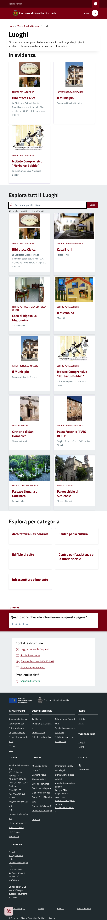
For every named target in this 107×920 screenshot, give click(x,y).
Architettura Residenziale (70, 243)
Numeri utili (14, 836)
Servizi (41, 908)
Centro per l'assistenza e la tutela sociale (29, 308)
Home (11, 26)
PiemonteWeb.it (39, 779)
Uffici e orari (14, 832)
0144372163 (15, 790)
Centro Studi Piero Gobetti (42, 799)
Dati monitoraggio (17, 908)
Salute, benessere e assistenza (65, 730)
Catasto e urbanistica (41, 737)
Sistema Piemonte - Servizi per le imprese (41, 786)
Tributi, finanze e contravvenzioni (65, 739)
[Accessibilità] (9, 911)
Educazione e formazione (65, 721)
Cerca (92, 204)
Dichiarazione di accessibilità (64, 777)
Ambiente (36, 719)
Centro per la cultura (23, 91)
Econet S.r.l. (37, 770)
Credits (60, 908)
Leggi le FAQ (61, 790)
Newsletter (83, 769)
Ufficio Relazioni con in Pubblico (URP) (18, 825)
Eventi (81, 746)
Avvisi (81, 723)
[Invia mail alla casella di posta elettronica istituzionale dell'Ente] (19, 803)
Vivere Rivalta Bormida (28, 26)
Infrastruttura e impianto (70, 91)
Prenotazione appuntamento (65, 802)
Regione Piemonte (16, 3)
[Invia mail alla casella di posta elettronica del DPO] (16, 855)
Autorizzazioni (38, 732)
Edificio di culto (20, 425)
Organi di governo (17, 732)
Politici (12, 746)
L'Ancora (36, 819)
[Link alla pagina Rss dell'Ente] (80, 765)
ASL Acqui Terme (39, 765)
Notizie (81, 719)
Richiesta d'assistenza (64, 809)
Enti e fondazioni (16, 728)
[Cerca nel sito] (93, 13)
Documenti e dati (16, 723)
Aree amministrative (18, 719)
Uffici (11, 750)
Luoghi (81, 742)
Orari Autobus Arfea (41, 792)
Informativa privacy (64, 765)
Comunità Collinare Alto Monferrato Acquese (42, 810)
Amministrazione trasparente (65, 784)
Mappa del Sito (84, 908)
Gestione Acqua (39, 774)
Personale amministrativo (18, 739)
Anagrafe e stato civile (42, 726)
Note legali (60, 770)
